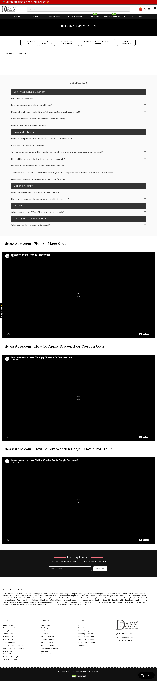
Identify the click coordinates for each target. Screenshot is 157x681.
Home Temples (9, 636)
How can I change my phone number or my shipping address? (40, 199)
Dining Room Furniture (35, 602)
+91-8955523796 (125, 634)
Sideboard (86, 600)
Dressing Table (50, 600)
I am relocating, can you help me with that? (31, 105)
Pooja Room (8, 639)
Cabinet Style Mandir (41, 598)
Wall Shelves (8, 594)
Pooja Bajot (82, 594)
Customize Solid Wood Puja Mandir (63, 598)
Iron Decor (82, 598)
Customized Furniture (86, 642)
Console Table (15, 600)
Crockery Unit (75, 600)
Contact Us (82, 645)
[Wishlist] (149, 9)
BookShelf (138, 598)
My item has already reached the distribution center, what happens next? (45, 112)
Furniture (17, 16)
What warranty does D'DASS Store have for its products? (37, 212)
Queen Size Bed (109, 600)
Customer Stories (47, 639)
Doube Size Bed (135, 600)
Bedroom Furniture (52, 602)
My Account (45, 625)
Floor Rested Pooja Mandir (97, 594)
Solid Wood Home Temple (13, 645)
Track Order (83, 628)
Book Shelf (77, 604)
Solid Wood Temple (52, 594)
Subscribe (100, 569)
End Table (64, 602)
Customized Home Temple (13, 648)
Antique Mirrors (9, 654)
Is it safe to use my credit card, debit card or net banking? (38, 165)
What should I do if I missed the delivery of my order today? (38, 118)
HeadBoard (29, 604)
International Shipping (49, 648)
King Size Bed (96, 600)
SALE (140, 16)
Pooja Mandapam (55, 16)
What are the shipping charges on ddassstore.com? (35, 192)
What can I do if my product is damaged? (30, 225)
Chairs (84, 604)
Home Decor (129, 16)
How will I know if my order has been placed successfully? (38, 159)
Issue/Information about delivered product (97, 42)
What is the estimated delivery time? (28, 125)
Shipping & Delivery (85, 634)
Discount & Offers (47, 636)
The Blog (44, 631)
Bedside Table (37, 600)
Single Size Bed (122, 600)
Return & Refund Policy (87, 636)
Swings (6, 600)
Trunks (11, 596)
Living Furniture (8, 625)
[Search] (78, 9)
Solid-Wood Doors (34, 596)
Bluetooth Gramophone (34, 594)
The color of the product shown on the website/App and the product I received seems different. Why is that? (62, 172)
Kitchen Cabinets (17, 604)
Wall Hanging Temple (68, 594)
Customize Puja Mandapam (107, 598)
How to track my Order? (22, 98)
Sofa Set (112, 602)
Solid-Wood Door (10, 660)
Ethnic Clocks (133, 594)
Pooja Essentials (93, 15)
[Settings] (145, 9)
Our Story (44, 628)
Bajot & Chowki (21, 596)
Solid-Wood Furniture (64, 604)
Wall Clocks (7, 651)
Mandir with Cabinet (74, 16)
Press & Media (46, 654)
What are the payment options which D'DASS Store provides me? (41, 138)
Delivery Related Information (67, 42)
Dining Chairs (49, 604)
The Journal (45, 634)
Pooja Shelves (101, 596)
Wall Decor (91, 598)
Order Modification (47, 42)
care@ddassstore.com (128, 637)
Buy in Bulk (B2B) (47, 642)
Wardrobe (27, 600)
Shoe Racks (84, 602)
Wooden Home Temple (34, 16)
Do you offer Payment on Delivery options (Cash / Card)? (38, 179)
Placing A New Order (29, 42)
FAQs (80, 625)
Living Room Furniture (18, 602)
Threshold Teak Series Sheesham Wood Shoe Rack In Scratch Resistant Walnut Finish (25, 673)
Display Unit (128, 598)
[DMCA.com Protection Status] (79, 677)
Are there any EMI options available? (28, 145)
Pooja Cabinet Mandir (115, 596)
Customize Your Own (112, 15)
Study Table (74, 602)
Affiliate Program (47, 645)
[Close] (38, 668)
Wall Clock (28, 598)
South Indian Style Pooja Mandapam (57, 596)
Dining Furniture (9, 631)
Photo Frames (19, 594)
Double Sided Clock (16, 598)
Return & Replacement (126, 42)
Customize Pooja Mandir (117, 594)
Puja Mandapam (77, 596)
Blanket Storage (62, 600)
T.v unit (121, 598)
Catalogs (44, 651)
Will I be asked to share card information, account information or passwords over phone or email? (57, 152)
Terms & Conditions (86, 639)
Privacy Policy (83, 631)
